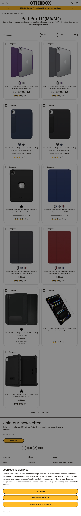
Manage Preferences (40, 504)
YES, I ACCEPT (40, 491)
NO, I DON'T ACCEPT (40, 498)
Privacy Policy (8, 512)
